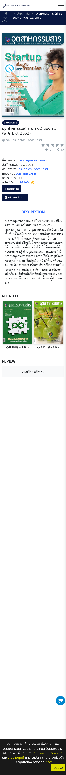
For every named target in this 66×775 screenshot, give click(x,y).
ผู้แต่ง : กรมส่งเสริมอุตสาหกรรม (22, 140)
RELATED (10, 296)
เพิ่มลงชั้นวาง (16, 197)
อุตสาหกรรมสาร (26, 173)
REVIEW (9, 361)
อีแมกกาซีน (12, 189)
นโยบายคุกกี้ (16, 757)
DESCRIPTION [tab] (33, 212)
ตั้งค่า (49, 762)
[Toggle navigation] (61, 5)
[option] (17, 325)
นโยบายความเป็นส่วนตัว (47, 753)
